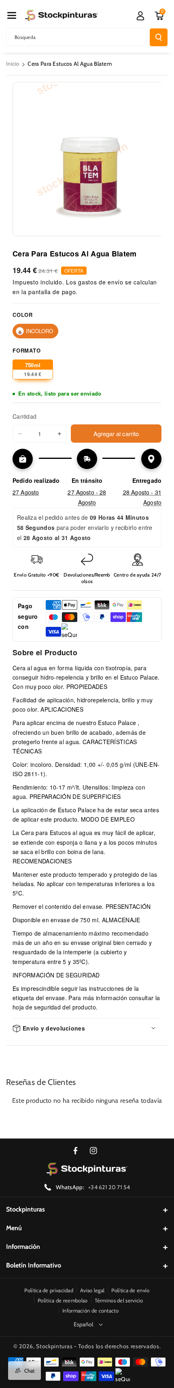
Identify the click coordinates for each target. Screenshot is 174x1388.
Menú (14, 1228)
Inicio (12, 63)
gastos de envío (100, 282)
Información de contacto (90, 1310)
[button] (12, 15)
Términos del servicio (119, 1300)
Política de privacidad (48, 1290)
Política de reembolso (62, 1300)
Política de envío (130, 1290)
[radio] (35, 331)
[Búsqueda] (159, 37)
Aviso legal (92, 1290)
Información (23, 1246)
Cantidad (24, 416)
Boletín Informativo (33, 1265)
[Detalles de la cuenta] (140, 16)
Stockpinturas (25, 1209)
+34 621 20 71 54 (109, 1187)
